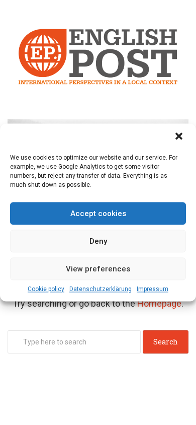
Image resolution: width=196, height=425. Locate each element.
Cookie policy (46, 289)
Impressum (152, 289)
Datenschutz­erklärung (100, 289)
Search (165, 341)
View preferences (98, 268)
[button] (180, 137)
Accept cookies (98, 213)
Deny (98, 241)
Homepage (159, 303)
